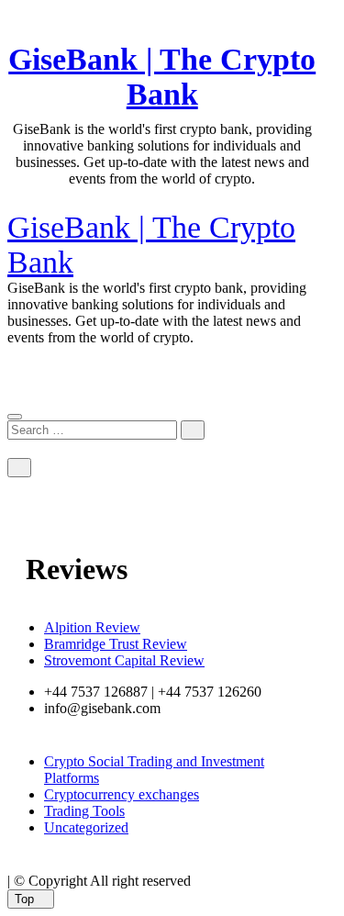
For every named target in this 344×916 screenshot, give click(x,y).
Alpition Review (92, 627)
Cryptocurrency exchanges (121, 794)
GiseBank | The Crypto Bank (162, 76)
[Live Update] (12, 207)
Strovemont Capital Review (124, 660)
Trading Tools (84, 811)
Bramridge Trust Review (115, 644)
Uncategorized (86, 827)
